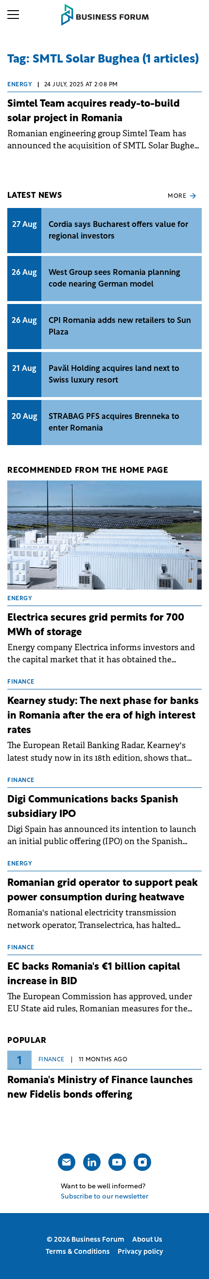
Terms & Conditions (78, 1252)
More (177, 196)
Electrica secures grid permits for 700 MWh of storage (95, 625)
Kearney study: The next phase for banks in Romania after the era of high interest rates (103, 716)
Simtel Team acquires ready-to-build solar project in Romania (93, 111)
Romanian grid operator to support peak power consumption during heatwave (102, 891)
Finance (51, 1060)
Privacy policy (140, 1252)
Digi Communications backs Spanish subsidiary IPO (92, 807)
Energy (19, 85)
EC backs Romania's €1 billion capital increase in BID (93, 974)
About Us (147, 1240)
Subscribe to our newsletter (104, 1196)
